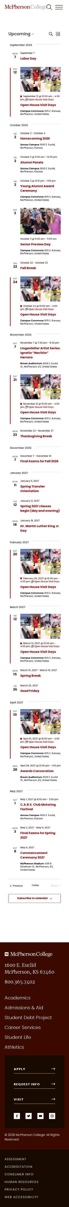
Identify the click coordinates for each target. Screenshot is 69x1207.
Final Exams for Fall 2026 (39, 461)
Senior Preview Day (35, 244)
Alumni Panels (31, 162)
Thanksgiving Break (36, 436)
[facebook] (17, 1115)
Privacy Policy (19, 1189)
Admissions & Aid (24, 1008)
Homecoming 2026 (35, 138)
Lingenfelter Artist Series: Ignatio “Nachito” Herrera (40, 353)
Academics (17, 998)
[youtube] (40, 1115)
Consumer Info (19, 1174)
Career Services (23, 1027)
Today (35, 885)
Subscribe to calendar (32, 898)
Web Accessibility (22, 1197)
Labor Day (28, 58)
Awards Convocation (37, 771)
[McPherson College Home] (26, 7)
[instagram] (52, 1115)
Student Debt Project (28, 1018)
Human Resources (22, 1181)
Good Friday (29, 690)
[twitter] (28, 1115)
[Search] (49, 7)
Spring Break (30, 675)
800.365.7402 (20, 982)
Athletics (14, 1047)
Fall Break (28, 268)
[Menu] (59, 7)
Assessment (15, 1159)
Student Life (18, 1037)
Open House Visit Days (38, 105)
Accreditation (19, 1166)
